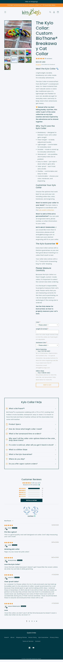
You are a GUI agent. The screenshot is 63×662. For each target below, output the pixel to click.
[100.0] (26, 510)
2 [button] (29, 621)
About (12, 637)
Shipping (38, 64)
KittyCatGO (28, 658)
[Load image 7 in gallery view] (21, 60)
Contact (37, 641)
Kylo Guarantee (43, 637)
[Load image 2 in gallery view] (14, 53)
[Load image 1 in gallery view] (7, 53)
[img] (8, 525)
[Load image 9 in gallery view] (7, 67)
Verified (30, 516)
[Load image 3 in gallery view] (21, 53)
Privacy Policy (54, 637)
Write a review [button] (31, 500)
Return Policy (32, 637)
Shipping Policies (21, 637)
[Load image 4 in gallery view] (28, 53)
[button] (5, 12)
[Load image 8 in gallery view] (28, 60)
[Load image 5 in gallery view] (7, 60)
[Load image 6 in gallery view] (14, 60)
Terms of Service (28, 641)
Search (6, 637)
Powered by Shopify (36, 658)
